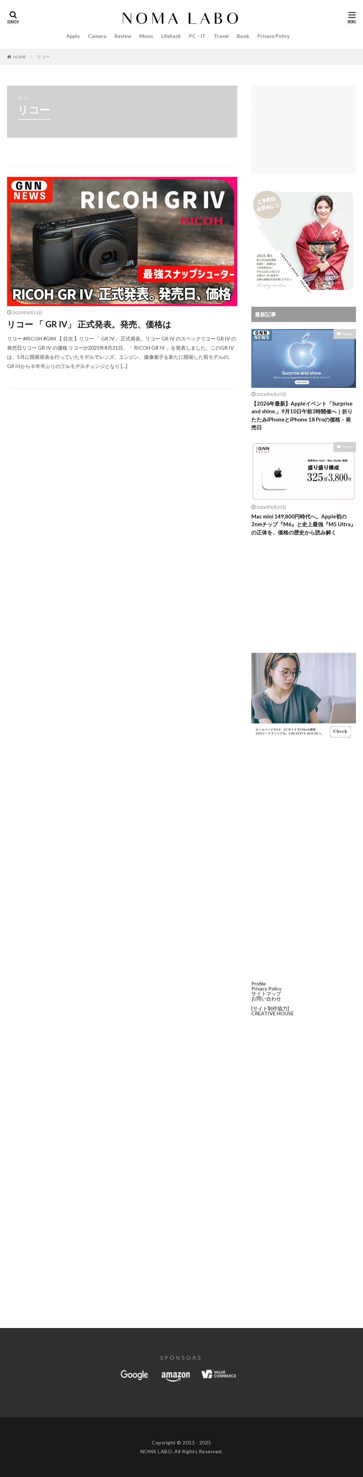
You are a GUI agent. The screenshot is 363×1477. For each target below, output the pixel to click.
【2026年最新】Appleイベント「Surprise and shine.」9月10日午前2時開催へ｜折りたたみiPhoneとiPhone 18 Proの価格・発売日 (302, 415)
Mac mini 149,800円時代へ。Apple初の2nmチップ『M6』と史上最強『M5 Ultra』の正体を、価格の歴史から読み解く (303, 524)
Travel (221, 36)
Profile (258, 984)
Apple (73, 36)
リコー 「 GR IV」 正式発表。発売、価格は (89, 324)
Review (123, 36)
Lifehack (171, 36)
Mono (146, 36)
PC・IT (197, 36)
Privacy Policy (273, 36)
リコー (43, 56)
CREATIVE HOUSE (272, 1013)
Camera (97, 36)
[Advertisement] (303, 130)
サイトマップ (266, 993)
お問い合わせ (266, 998)
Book (243, 36)
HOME (19, 56)
